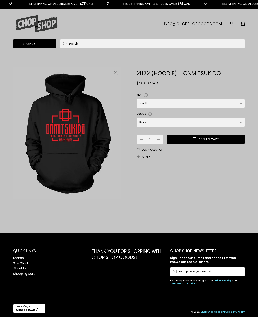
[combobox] (152, 43)
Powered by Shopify (233, 311)
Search (18, 258)
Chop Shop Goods (211, 311)
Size (139, 95)
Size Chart (20, 263)
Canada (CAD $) (27, 310)
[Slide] (146, 95)
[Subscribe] (240, 271)
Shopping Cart (24, 274)
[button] (243, 24)
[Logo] (36, 23)
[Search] (63, 43)
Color (141, 114)
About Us (20, 268)
